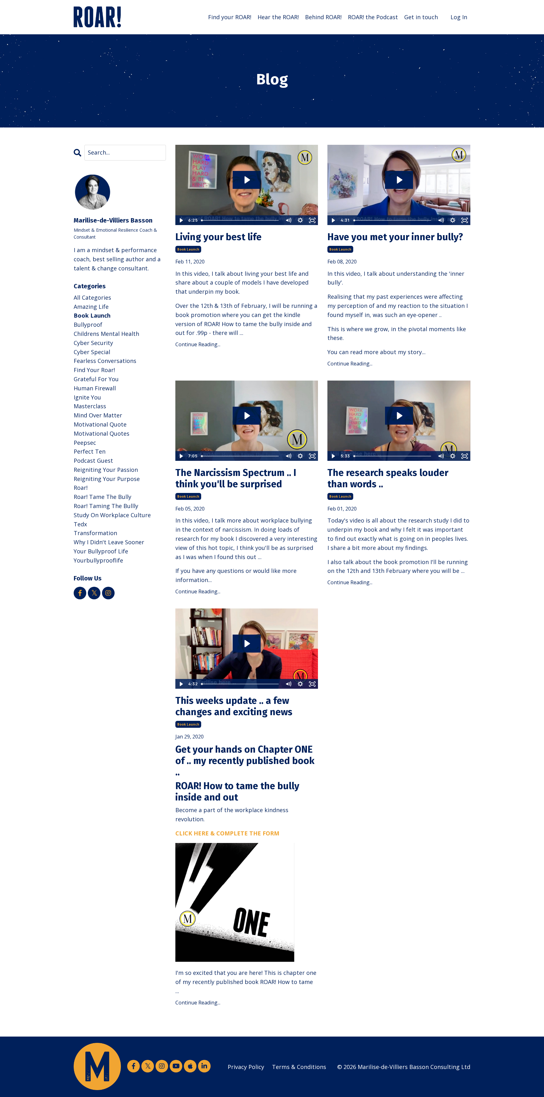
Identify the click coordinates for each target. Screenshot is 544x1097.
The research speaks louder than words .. (387, 478)
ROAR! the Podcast (373, 17)
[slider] (241, 220)
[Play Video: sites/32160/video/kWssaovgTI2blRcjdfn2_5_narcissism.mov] (247, 416)
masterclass (90, 406)
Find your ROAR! (229, 17)
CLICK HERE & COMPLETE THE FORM (227, 833)
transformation (95, 533)
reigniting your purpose (107, 479)
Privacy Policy (246, 1067)
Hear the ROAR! (278, 17)
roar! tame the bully (102, 496)
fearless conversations (105, 361)
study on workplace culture (112, 515)
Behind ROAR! (323, 17)
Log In (458, 17)
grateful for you (96, 379)
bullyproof (88, 324)
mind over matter (98, 415)
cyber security (93, 343)
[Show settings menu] (300, 220)
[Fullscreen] (312, 220)
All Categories (92, 297)
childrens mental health (106, 333)
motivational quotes (101, 433)
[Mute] (288, 220)
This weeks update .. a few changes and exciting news (233, 706)
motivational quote (100, 424)
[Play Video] (181, 220)
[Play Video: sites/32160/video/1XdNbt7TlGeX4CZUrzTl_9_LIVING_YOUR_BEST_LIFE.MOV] (247, 180)
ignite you (87, 397)
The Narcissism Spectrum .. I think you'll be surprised (235, 478)
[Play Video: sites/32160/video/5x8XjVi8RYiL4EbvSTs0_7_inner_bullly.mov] (399, 180)
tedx (80, 524)
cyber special (92, 352)
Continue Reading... (197, 344)
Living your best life (218, 237)
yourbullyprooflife (98, 560)
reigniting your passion (106, 469)
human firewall (95, 388)
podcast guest (93, 460)
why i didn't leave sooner (109, 542)
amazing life (91, 306)
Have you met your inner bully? (395, 237)
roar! (81, 487)
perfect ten (89, 451)
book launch (188, 249)
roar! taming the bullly (106, 506)
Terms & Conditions (299, 1067)
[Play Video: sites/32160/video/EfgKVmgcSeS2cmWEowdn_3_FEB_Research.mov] (399, 416)
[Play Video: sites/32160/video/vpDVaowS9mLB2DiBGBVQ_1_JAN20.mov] (247, 644)
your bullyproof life (101, 551)
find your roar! (94, 370)
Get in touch (421, 17)
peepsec (85, 442)
